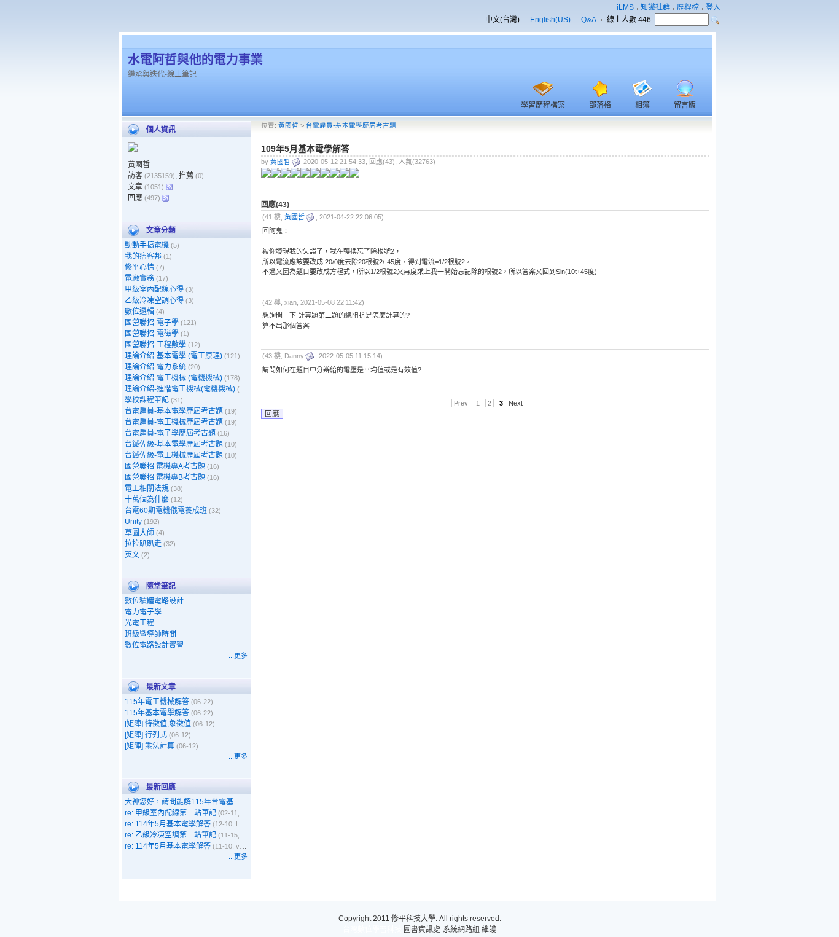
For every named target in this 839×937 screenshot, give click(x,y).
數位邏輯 (139, 311)
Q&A (588, 19)
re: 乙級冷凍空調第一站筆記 (170, 835)
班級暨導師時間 (150, 634)
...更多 (238, 655)
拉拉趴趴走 (143, 543)
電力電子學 (143, 612)
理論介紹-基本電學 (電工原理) (173, 355)
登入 (713, 7)
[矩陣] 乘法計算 (149, 746)
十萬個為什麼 (147, 499)
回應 (272, 414)
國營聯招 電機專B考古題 (165, 477)
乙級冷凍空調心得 (154, 300)
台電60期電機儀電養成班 (166, 510)
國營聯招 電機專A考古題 (165, 466)
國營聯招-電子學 (152, 322)
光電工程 (139, 623)
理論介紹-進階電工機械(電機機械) (180, 389)
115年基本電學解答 (157, 712)
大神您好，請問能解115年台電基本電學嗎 (194, 802)
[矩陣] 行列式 (146, 735)
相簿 (642, 105)
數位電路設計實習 (154, 645)
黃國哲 (288, 125)
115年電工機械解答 (157, 701)
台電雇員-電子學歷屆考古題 (170, 433)
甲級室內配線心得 (154, 289)
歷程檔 (688, 7)
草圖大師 (139, 532)
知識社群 (655, 7)
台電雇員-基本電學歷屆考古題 (174, 411)
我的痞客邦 (143, 256)
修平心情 (139, 267)
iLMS (625, 7)
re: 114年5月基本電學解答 (168, 824)
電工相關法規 (147, 488)
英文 (132, 555)
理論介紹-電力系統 (155, 367)
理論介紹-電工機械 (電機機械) (173, 378)
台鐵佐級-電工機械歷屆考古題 (174, 455)
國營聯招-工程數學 (155, 344)
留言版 (685, 105)
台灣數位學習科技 (372, 929)
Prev (461, 403)
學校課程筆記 (147, 400)
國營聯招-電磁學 (152, 333)
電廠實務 (139, 278)
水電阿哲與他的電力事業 (195, 59)
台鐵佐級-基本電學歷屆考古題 (174, 444)
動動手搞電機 (147, 245)
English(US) (550, 19)
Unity (133, 521)
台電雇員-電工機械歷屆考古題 (174, 422)
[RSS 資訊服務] (169, 186)
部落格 (600, 105)
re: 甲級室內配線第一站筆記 (170, 813)
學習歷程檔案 (543, 105)
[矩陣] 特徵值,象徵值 (158, 723)
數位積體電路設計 (154, 601)
